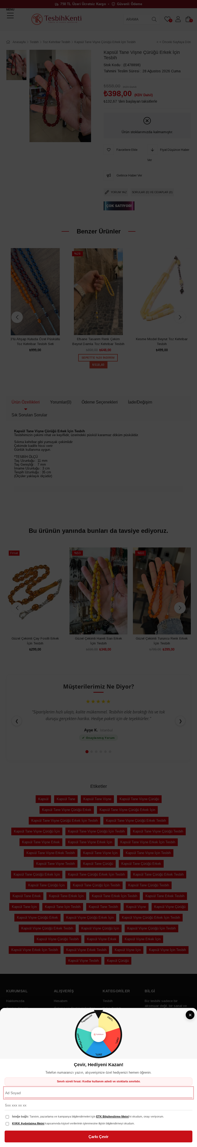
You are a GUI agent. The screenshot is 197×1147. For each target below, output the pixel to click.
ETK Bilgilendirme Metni (112, 1116)
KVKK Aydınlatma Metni (28, 1123)
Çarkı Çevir (98, 1136)
